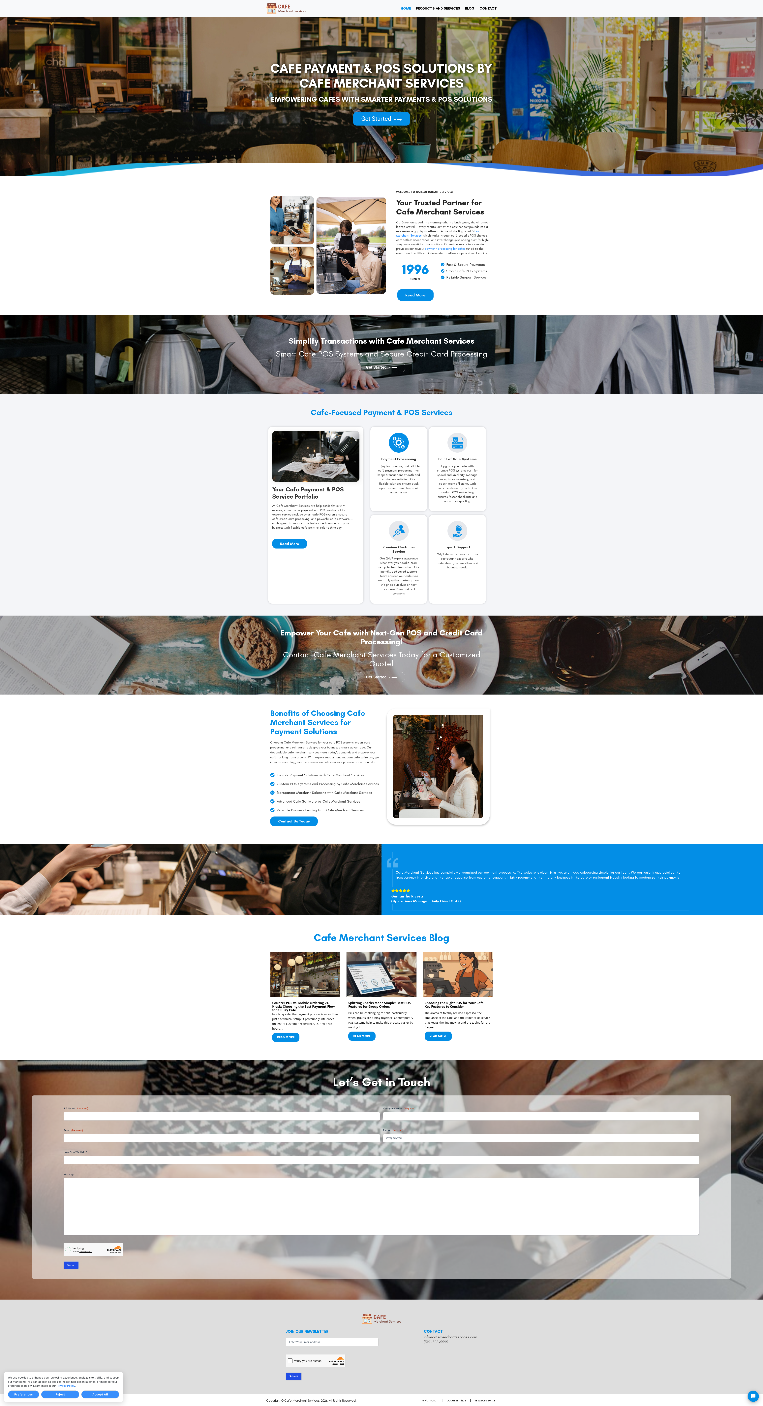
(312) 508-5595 (436, 1342)
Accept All (100, 1394)
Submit (71, 1265)
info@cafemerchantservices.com (450, 1337)
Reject (60, 1394)
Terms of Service (485, 1400)
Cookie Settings (456, 1400)
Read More (285, 1037)
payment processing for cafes (445, 248)
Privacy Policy (66, 1385)
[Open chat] (753, 1396)
